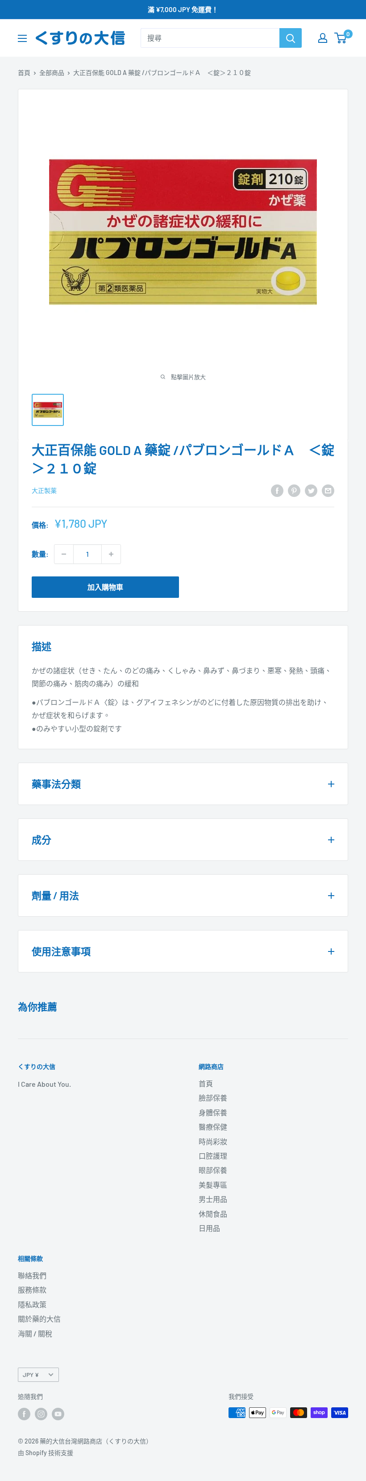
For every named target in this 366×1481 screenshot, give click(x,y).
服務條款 (32, 1289)
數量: (40, 554)
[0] (340, 38)
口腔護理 (213, 1155)
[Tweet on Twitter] (311, 490)
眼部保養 (213, 1170)
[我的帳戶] (322, 38)
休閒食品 (213, 1214)
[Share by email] (328, 490)
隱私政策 (32, 1304)
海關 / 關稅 (35, 1333)
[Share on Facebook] (277, 490)
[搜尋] (290, 38)
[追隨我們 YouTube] (58, 1413)
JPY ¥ (31, 1374)
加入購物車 (105, 587)
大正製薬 (44, 490)
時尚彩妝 (213, 1141)
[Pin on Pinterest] (294, 490)
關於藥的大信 (39, 1318)
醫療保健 (213, 1126)
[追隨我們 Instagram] (41, 1413)
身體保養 (213, 1112)
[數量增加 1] (111, 554)
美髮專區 (213, 1185)
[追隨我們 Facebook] (24, 1413)
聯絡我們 (32, 1275)
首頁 (24, 72)
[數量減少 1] (63, 554)
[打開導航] (22, 38)
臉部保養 (213, 1097)
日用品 (209, 1228)
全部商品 (51, 72)
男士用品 (213, 1199)
